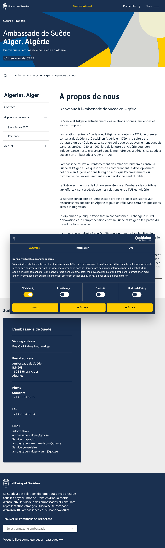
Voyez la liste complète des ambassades (30, 539)
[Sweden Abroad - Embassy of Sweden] (19, 6)
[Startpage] (6, 75)
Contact (9, 107)
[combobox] (40, 528)
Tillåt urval (82, 307)
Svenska (8, 21)
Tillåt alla (130, 307)
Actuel (8, 146)
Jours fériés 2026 (18, 127)
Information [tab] (82, 247)
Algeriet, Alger (41, 75)
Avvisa (35, 307)
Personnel (14, 136)
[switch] (64, 294)
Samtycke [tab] (34, 247)
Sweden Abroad (82, 6)
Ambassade (21, 75)
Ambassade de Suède (37, 37)
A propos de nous (16, 117)
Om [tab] (131, 247)
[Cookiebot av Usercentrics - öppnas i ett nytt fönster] (138, 238)
